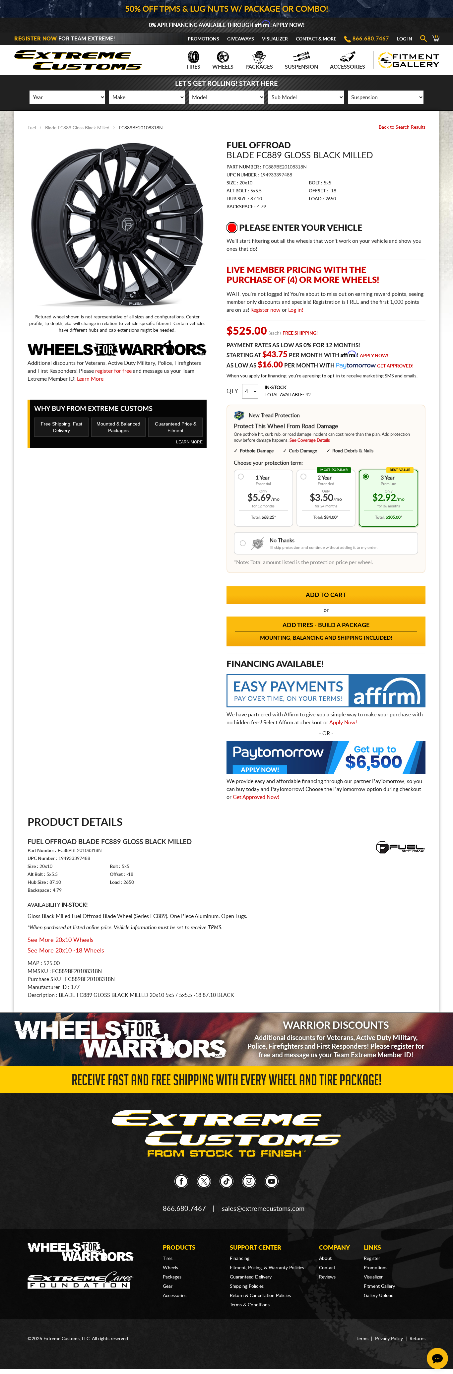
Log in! (295, 310)
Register (372, 1258)
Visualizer (275, 39)
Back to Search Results (402, 127)
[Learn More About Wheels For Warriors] (226, 1039)
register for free (113, 371)
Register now (265, 310)
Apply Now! (374, 356)
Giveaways (240, 39)
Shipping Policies (247, 1286)
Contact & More (316, 39)
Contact (327, 1268)
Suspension (301, 67)
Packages (259, 67)
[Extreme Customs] (78, 58)
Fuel (32, 128)
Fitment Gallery (379, 1286)
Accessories (347, 67)
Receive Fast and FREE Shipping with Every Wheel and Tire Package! (227, 1082)
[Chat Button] (437, 1358)
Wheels (222, 67)
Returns (417, 1339)
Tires (193, 67)
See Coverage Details (310, 440)
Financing (239, 1258)
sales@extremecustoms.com (263, 1209)
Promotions (203, 39)
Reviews (327, 1277)
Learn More (90, 379)
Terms (362, 1339)
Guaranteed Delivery (251, 1277)
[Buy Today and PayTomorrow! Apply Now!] (326, 759)
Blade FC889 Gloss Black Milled (77, 128)
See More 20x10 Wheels (61, 940)
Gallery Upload (379, 1295)
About (325, 1258)
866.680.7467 (371, 38)
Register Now (35, 38)
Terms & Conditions (250, 1305)
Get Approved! (395, 366)
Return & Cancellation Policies (260, 1295)
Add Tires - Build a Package (326, 631)
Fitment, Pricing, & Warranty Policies (267, 1268)
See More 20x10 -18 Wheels (66, 951)
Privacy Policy (389, 1339)
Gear (167, 1286)
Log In (404, 39)
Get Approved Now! (256, 797)
